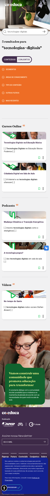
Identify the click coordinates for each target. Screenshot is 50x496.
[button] (39, 157)
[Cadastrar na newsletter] (44, 442)
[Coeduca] (13, 4)
